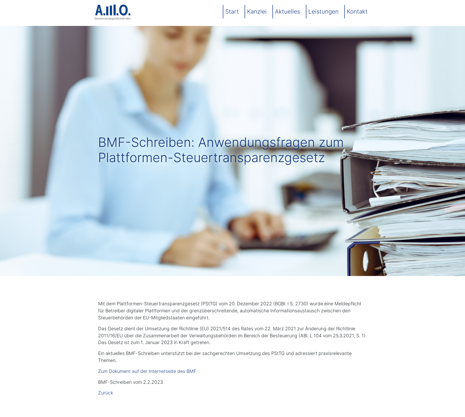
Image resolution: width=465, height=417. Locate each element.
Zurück (105, 393)
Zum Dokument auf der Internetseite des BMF (147, 371)
